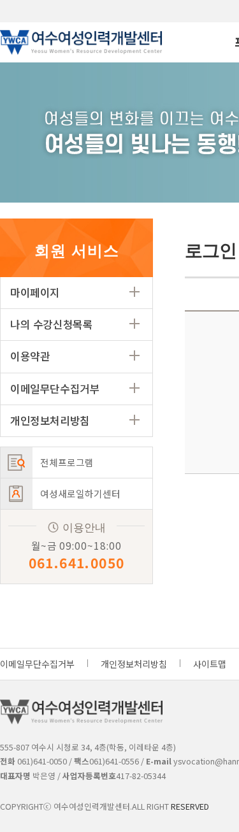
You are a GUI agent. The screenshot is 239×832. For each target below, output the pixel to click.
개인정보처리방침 (50, 420)
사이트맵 (209, 663)
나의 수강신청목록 (51, 324)
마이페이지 (35, 292)
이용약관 (30, 356)
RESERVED (190, 806)
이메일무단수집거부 (54, 388)
